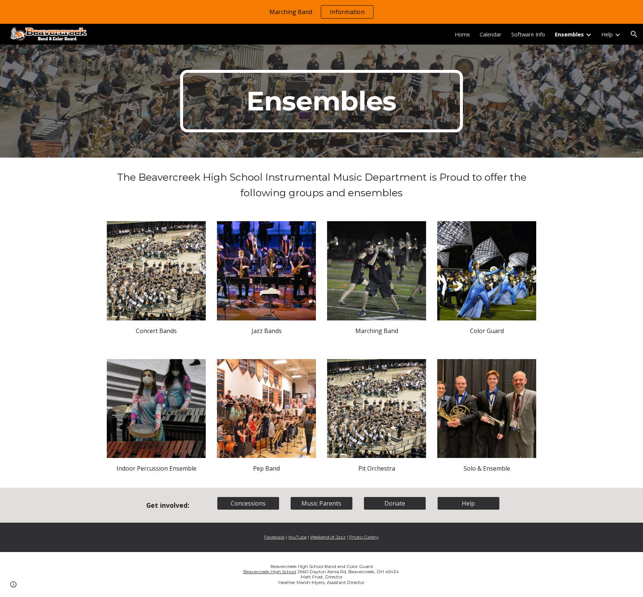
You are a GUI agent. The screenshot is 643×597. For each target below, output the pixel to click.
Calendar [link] (491, 34)
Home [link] (462, 34)
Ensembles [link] (569, 34)
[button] (634, 34)
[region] (321, 12)
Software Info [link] (528, 34)
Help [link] (607, 34)
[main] (321, 101)
